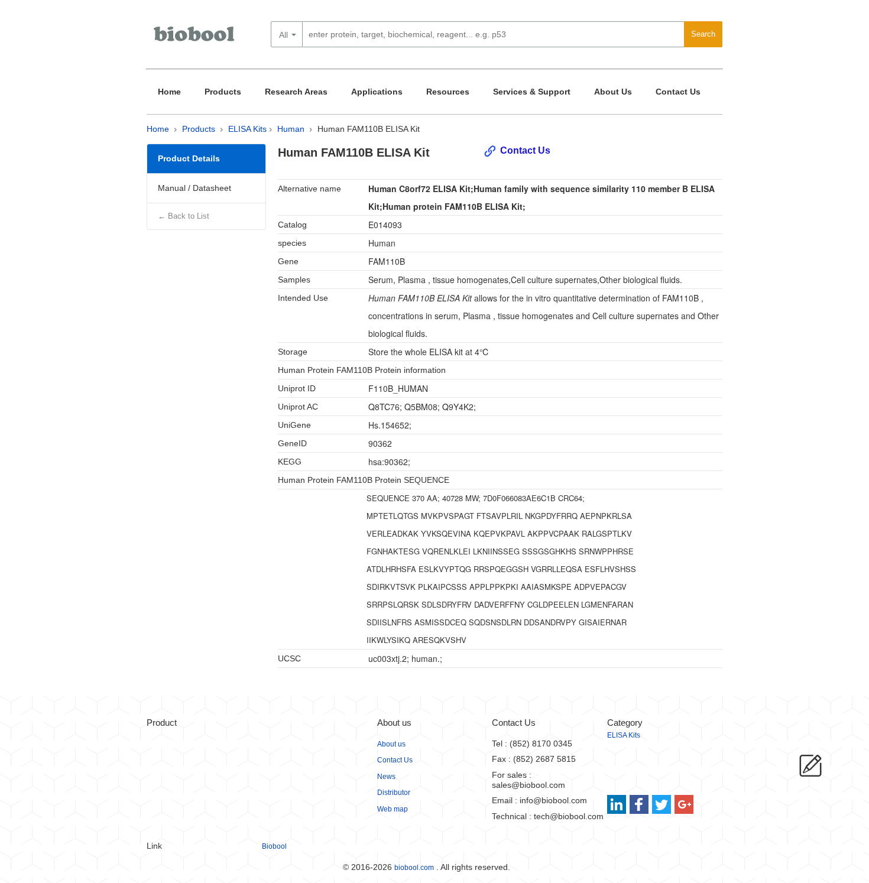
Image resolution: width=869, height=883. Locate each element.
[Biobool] (195, 38)
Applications (377, 91)
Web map (392, 809)
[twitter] (662, 804)
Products (223, 91)
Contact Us (678, 91)
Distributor (393, 792)
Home (169, 91)
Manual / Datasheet (194, 188)
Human (290, 129)
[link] (618, 804)
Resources (447, 91)
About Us (613, 91)
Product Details (189, 158)
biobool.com (414, 867)
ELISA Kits (247, 129)
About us (391, 744)
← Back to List (183, 216)
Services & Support (531, 91)
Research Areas (296, 91)
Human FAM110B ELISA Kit (368, 129)
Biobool (274, 846)
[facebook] (640, 804)
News (386, 776)
